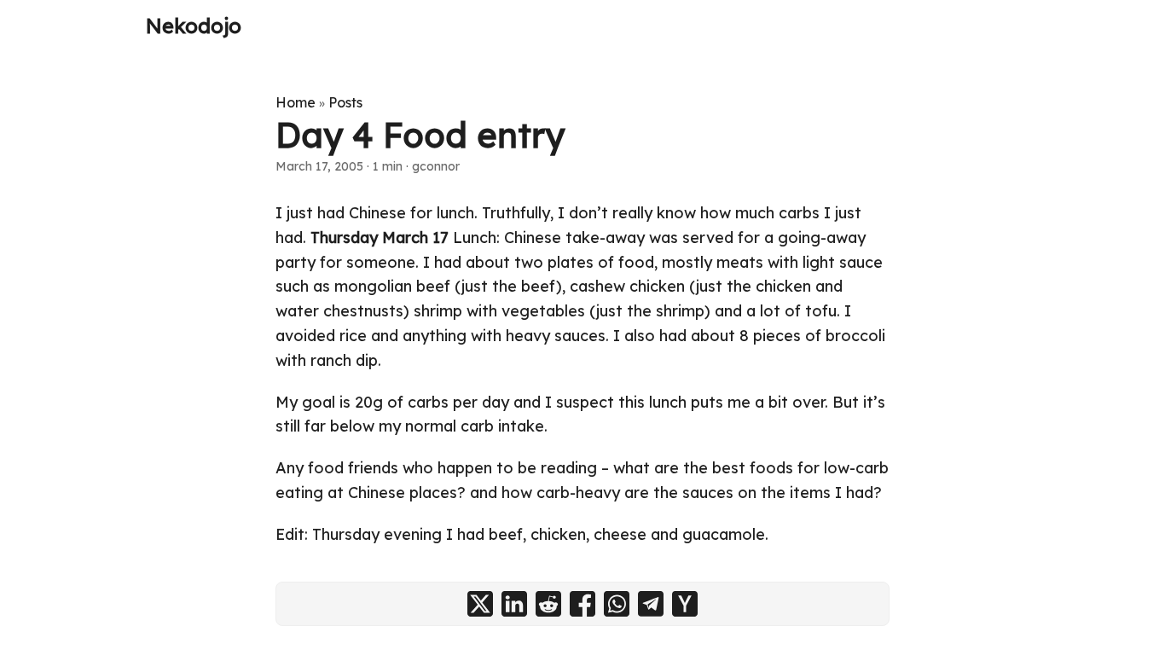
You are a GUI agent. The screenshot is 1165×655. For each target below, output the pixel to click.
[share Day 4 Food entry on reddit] (548, 604)
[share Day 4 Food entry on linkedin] (514, 604)
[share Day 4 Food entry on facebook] (582, 604)
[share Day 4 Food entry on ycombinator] (685, 604)
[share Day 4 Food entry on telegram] (651, 604)
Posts (345, 102)
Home (295, 102)
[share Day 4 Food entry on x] (480, 604)
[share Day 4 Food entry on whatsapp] (616, 604)
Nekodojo (193, 25)
